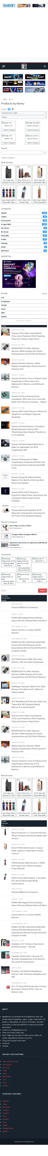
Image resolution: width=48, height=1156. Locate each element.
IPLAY (5, 1083)
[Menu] (3, 66)
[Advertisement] (24, 35)
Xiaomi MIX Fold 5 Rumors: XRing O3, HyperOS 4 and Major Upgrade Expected (29, 414)
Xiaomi (4, 316)
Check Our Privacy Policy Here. (13, 1033)
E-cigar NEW (23, 224)
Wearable (23, 236)
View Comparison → (15, 528)
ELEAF (23, 247)
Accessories (23, 220)
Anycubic (6, 1119)
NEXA (5, 1074)
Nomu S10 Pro (32, 139)
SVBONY (6, 1101)
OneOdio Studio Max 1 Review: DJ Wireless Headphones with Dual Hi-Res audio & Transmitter (28, 959)
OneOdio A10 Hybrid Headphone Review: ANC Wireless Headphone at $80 (28, 974)
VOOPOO (6, 1068)
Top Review (5, 598)
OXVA (5, 1071)
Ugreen (5, 1131)
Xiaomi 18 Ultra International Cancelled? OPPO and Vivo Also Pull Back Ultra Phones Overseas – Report (29, 399)
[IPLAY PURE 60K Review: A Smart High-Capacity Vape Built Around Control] (5, 846)
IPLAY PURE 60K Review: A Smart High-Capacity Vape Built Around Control (27, 851)
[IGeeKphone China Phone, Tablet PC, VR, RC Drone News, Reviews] (24, 66)
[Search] (44, 66)
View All (44, 294)
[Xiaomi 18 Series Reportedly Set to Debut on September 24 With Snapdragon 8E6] (5, 443)
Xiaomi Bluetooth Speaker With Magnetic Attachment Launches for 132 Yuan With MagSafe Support (28, 513)
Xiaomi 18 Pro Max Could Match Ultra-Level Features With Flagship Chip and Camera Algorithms (28, 336)
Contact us (6, 1030)
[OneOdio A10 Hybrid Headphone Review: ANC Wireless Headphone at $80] (5, 970)
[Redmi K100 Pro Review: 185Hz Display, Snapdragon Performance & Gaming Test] (5, 362)
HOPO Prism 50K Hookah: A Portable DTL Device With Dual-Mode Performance (28, 881)
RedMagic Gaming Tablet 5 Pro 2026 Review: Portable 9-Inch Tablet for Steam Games (28, 689)
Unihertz (6, 1113)
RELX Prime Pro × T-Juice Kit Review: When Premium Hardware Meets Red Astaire (29, 835)
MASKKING (7, 1077)
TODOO (5, 1086)
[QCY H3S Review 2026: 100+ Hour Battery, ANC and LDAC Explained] (5, 658)
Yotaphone (5, 301)
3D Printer (23, 228)
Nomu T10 (8, 126)
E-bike (23, 239)
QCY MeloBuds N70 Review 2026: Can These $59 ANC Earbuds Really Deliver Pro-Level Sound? (28, 704)
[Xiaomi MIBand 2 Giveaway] (5, 606)
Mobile (23, 213)
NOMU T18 (8, 139)
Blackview (6, 1107)
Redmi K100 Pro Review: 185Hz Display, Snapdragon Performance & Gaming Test (28, 366)
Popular (4, 596)
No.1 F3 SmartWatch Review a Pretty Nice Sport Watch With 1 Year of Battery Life (28, 989)
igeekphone (30, 1142)
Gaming (23, 243)
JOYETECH (23, 251)
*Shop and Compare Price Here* (14, 1041)
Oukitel (5, 1125)
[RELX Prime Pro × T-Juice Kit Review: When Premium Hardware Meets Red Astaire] (5, 831)
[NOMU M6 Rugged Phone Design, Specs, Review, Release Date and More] (5, 616)
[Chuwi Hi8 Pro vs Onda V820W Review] (5, 628)
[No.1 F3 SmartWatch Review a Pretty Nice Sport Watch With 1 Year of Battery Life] (5, 985)
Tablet (23, 217)
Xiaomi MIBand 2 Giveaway (24, 607)
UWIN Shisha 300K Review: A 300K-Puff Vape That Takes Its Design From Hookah (28, 866)
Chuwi (5, 1104)
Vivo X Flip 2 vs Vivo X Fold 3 (20, 526)
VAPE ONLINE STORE (10, 1061)
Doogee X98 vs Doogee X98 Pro (24, 534)
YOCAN (4, 305)
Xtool (3, 309)
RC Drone (23, 232)
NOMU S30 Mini (32, 126)
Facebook (5, 1043)
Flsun (4, 1116)
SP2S (4, 1080)
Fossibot (6, 1110)
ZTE (2, 298)
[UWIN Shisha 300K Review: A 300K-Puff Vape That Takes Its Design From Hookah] (5, 861)
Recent (4, 821)
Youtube (5, 1046)
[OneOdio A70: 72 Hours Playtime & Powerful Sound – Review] (5, 942)
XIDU (3, 313)
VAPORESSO (7, 1065)
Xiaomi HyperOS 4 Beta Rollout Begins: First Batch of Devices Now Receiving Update (27, 480)
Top (2, 826)
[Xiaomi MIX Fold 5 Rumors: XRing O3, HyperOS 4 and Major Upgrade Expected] (5, 410)
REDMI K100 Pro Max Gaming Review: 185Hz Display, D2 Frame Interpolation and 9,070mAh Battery (28, 351)
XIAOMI (3, 326)
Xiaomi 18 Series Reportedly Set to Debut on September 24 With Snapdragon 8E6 (27, 447)
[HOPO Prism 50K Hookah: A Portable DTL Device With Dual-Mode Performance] (5, 876)
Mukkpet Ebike (8, 1128)
